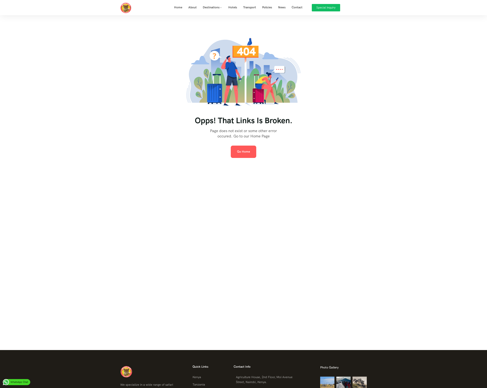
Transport (249, 7)
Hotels (232, 7)
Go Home (243, 152)
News (282, 7)
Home (178, 7)
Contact (297, 7)
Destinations (211, 7)
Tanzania (199, 384)
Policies (267, 7)
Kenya (197, 377)
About (192, 7)
